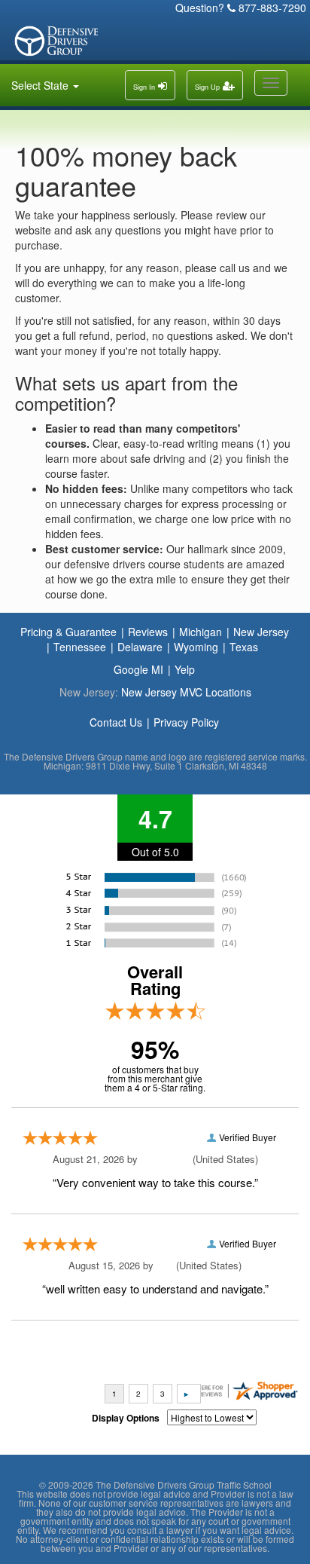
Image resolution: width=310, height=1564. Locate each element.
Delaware (140, 646)
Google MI (138, 669)
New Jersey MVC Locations (186, 691)
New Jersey (261, 631)
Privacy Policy (186, 722)
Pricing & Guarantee (68, 631)
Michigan (200, 631)
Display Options (126, 1418)
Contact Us (116, 722)
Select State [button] (41, 85)
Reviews (148, 631)
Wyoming (196, 646)
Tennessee (79, 646)
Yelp (185, 669)
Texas (243, 646)
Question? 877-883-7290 (240, 7)
